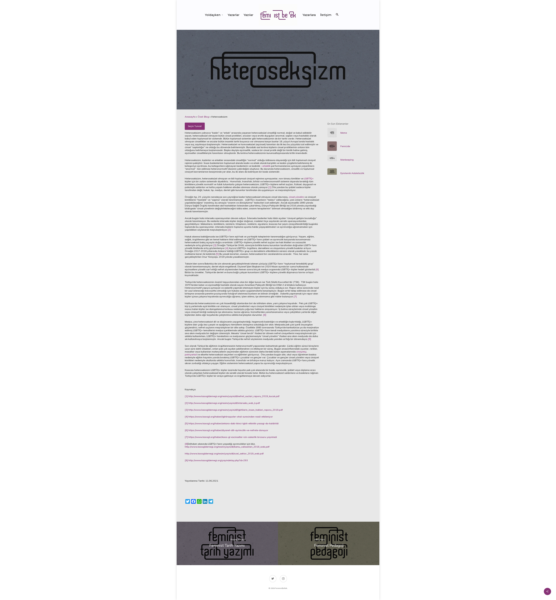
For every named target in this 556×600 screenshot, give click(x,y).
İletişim (325, 15)
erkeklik (266, 165)
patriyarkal (191, 354)
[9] (309, 339)
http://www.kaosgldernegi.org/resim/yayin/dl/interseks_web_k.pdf (224, 403)
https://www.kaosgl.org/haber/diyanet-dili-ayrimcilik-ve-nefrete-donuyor (228, 430)
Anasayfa (190, 116)
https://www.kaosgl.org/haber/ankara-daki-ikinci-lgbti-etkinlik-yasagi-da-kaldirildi (233, 423)
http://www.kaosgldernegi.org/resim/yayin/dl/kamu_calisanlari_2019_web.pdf (227, 446)
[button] (337, 15)
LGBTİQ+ (309, 178)
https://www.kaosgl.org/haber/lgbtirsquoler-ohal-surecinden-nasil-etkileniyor (230, 416)
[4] (226, 248)
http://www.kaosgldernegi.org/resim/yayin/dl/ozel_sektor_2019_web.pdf (224, 453)
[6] (317, 269)
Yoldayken (213, 15)
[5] (217, 253)
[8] (264, 314)
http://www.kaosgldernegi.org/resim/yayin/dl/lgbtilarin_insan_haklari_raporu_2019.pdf (235, 409)
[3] (214, 245)
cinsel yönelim (296, 196)
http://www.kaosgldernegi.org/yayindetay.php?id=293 (218, 460)
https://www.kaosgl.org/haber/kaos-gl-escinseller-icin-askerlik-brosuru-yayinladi (232, 437)
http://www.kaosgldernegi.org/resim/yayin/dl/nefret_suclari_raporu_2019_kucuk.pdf (233, 396)
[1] (269, 187)
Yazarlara (309, 15)
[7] (295, 296)
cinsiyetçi (301, 351)
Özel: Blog (203, 116)
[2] (229, 229)
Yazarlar (233, 15)
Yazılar (248, 15)
